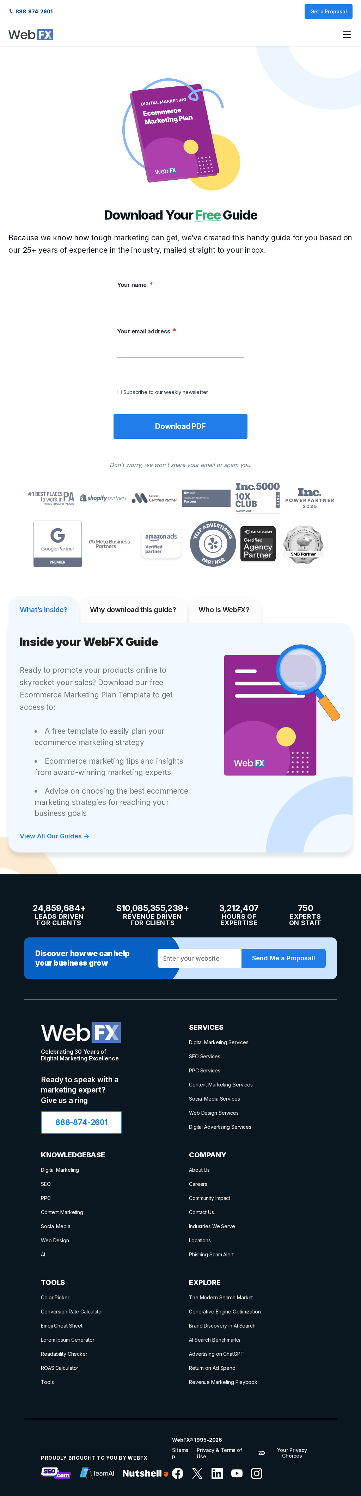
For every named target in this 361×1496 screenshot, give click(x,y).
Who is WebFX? (223, 609)
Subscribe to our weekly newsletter (165, 392)
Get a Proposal (328, 11)
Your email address (143, 331)
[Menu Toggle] (347, 34)
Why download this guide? (133, 609)
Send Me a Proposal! (283, 958)
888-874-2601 (33, 11)
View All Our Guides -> (55, 836)
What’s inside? (43, 609)
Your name (132, 284)
